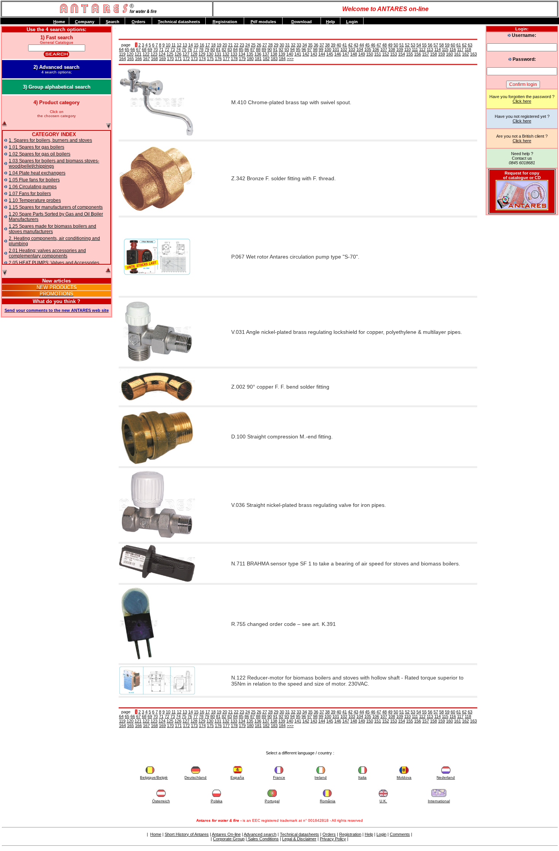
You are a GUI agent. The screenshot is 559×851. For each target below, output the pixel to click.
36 (316, 45)
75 (184, 49)
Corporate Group (229, 839)
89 (264, 49)
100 (327, 49)
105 (367, 49)
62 (464, 45)
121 (138, 54)
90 (269, 49)
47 (378, 45)
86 (247, 49)
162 (465, 54)
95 (298, 49)
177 (226, 58)
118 (468, 49)
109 (399, 49)
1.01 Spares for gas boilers (36, 147)
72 (167, 49)
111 (415, 49)
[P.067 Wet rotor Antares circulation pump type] (157, 293)
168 (154, 58)
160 (449, 54)
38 (327, 45)
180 (250, 58)
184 (282, 58)
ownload (301, 21)
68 (144, 49)
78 (201, 49)
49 (390, 45)
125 (170, 54)
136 (257, 54)
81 (218, 49)
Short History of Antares (187, 834)
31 (287, 45)
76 (189, 49)
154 (401, 54)
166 (138, 58)
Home (155, 834)
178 (234, 58)
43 (356, 45)
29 (276, 45)
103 (351, 49)
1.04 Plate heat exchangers (37, 173)
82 (224, 49)
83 (229, 49)
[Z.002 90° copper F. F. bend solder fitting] (157, 402)
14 (190, 45)
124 (162, 54)
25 (253, 45)
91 (275, 49)
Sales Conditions (263, 839)
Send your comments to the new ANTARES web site (57, 310)
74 (178, 49)
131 (217, 54)
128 (194, 54)
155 (409, 54)
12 (179, 45)
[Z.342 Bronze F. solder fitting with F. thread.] (157, 213)
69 (150, 49)
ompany (84, 21)
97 (309, 49)
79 (207, 49)
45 (367, 45)
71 (161, 49)
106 (375, 49)
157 (425, 54)
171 (178, 58)
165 (130, 58)
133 (233, 54)
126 (178, 54)
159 (441, 54)
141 (297, 54)
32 (293, 45)
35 (310, 45)
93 (286, 49)
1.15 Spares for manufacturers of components (56, 207)
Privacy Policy (333, 839)
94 (292, 49)
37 (321, 45)
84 (235, 49)
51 (401, 45)
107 (383, 49)
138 (273, 54)
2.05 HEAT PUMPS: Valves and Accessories (54, 262)
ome (59, 21)
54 (418, 45)
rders (138, 21)
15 (196, 45)
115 (445, 49)
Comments (400, 834)
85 (241, 49)
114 (437, 49)
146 (337, 54)
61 (458, 45)
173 (194, 58)
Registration (350, 834)
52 (407, 45)
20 (224, 45)
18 (213, 45)
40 (339, 45)
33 (299, 45)
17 (207, 45)
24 (247, 45)
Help (369, 834)
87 (252, 49)
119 (122, 54)
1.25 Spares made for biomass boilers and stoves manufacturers (52, 229)
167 (146, 58)
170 (170, 58)
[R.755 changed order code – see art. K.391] (138, 660)
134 (241, 54)
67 (138, 49)
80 (212, 49)
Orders (329, 834)
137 (265, 54)
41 (344, 45)
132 (225, 54)
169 (162, 58)
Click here (522, 101)
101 (335, 49)
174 (202, 58)
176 (218, 58)
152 (385, 54)
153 (393, 54)
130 (209, 54)
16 (202, 45)
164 (122, 58)
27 (264, 45)
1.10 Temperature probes (35, 200)
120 (130, 54)
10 (168, 45)
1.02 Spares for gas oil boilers (39, 154)
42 (350, 45)
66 (132, 49)
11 (174, 45)
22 (236, 45)
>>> (290, 58)
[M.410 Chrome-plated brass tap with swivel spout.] (157, 137)
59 (447, 45)
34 (304, 45)
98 (315, 49)
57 (436, 45)
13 (185, 45)
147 (345, 54)
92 (281, 49)
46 (373, 45)
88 (258, 49)
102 (343, 49)
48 (384, 45)
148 (353, 54)
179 (242, 58)
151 (377, 54)
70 (155, 49)
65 (127, 49)
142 (305, 54)
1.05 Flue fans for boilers (34, 180)
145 (329, 54)
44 (361, 45)
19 (219, 45)
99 (321, 49)
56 (430, 45)
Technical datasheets (299, 834)
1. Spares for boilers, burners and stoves (50, 140)
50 (396, 45)
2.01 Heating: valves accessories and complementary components (47, 253)
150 (369, 54)
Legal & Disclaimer (299, 839)
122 (146, 54)
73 (172, 49)
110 (407, 49)
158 (433, 54)
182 (266, 58)
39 (333, 45)
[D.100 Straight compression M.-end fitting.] (157, 463)
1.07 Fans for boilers (30, 193)
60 (453, 45)
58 (441, 45)
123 (154, 54)
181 (258, 58)
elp (330, 21)
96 (304, 49)
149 (361, 54)
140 (289, 54)
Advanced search (260, 834)
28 (270, 45)
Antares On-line (226, 834)
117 (460, 49)
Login (381, 834)
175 (210, 58)
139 (281, 54)
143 (313, 54)
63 (470, 45)
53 (413, 45)
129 (202, 54)
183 (274, 58)
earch (112, 21)
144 (321, 54)
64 (121, 49)
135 (249, 54)
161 (457, 54)
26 (259, 45)
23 (242, 45)
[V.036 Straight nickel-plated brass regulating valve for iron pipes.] (157, 539)
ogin (352, 21)
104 (359, 49)
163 (473, 54)
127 (186, 54)
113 (430, 49)
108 (391, 49)
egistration (225, 21)
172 (186, 58)
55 (424, 45)
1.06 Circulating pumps (33, 186)
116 (452, 49)
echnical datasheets (179, 21)
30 (282, 45)
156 (417, 54)
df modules (263, 21)
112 (422, 49)
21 (230, 45)
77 (195, 49)
